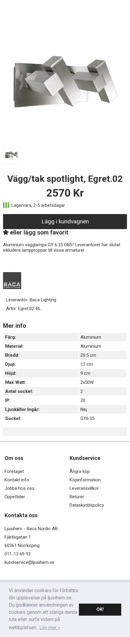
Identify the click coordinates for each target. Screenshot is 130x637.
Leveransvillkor (84, 488)
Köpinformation (85, 480)
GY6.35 (87, 418)
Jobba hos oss (19, 488)
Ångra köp (80, 471)
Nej (83, 409)
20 (82, 400)
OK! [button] (100, 609)
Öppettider (15, 496)
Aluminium (90, 337)
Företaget (14, 471)
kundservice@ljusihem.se (29, 562)
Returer (77, 496)
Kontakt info (17, 480)
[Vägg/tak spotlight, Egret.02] (65, 141)
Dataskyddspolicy (87, 505)
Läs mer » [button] (49, 627)
